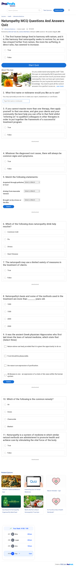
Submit (8, 206)
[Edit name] (19, 553)
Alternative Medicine (9, 29)
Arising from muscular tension (11, 192)
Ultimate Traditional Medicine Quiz (11, 491)
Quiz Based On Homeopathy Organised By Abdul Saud (10, 511)
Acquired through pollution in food (13, 183)
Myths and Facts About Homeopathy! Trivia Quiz (32, 511)
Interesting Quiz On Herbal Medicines (32, 491)
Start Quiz (34, 65)
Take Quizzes (47, 10)
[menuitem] (47, 11)
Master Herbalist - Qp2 (54, 490)
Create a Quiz (59, 10)
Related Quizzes (7, 472)
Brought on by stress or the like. (12, 201)
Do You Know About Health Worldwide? (55, 511)
